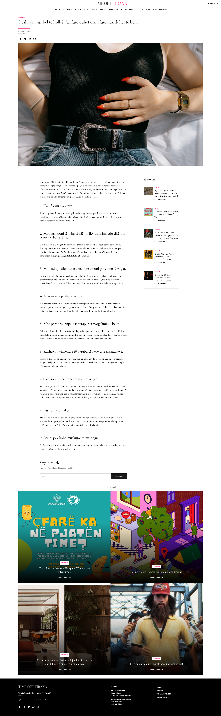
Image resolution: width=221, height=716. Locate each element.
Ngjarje (119, 10)
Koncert (103, 10)
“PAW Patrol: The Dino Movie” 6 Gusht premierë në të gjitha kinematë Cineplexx (166, 236)
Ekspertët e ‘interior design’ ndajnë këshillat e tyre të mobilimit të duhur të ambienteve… (64, 662)
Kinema (95, 10)
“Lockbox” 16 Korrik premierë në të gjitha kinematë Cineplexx (163, 278)
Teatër (140, 10)
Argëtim (57, 10)
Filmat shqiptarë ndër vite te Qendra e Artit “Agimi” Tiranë (166, 214)
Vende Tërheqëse (160, 10)
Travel (148, 10)
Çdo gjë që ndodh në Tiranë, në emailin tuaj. (58, 468)
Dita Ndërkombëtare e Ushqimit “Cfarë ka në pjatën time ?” (64, 570)
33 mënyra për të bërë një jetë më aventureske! (156, 572)
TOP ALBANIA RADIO (164, 694)
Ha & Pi (78, 10)
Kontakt (159, 687)
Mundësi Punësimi (163, 697)
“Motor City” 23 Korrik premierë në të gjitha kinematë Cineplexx (164, 257)
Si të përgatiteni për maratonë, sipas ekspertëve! (156, 664)
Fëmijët (70, 10)
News (111, 10)
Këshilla (87, 10)
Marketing (160, 691)
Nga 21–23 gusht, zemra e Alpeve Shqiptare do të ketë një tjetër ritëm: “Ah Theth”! (166, 193)
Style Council (130, 10)
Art (63, 10)
